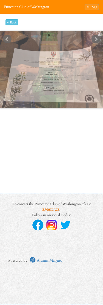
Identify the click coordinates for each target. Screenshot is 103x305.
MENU (92, 7)
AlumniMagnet (49, 260)
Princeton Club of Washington (26, 7)
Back (12, 22)
